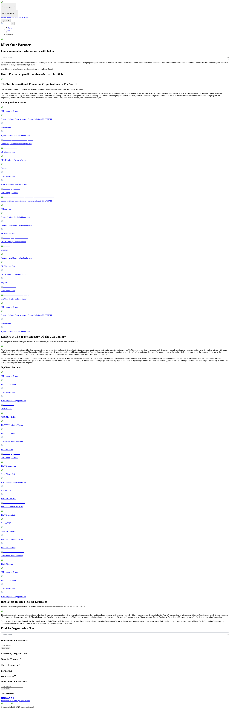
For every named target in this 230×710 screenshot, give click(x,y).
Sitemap (27, 701)
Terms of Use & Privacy (10, 701)
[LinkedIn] (11, 699)
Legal (21, 701)
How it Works (6, 17)
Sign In (4, 21)
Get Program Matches (20, 17)
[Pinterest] (10, 699)
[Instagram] (6, 699)
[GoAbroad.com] (6, 2)
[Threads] (4, 699)
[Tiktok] (13, 699)
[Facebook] (2, 699)
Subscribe (5, 648)
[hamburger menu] (12, 23)
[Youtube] (8, 699)
